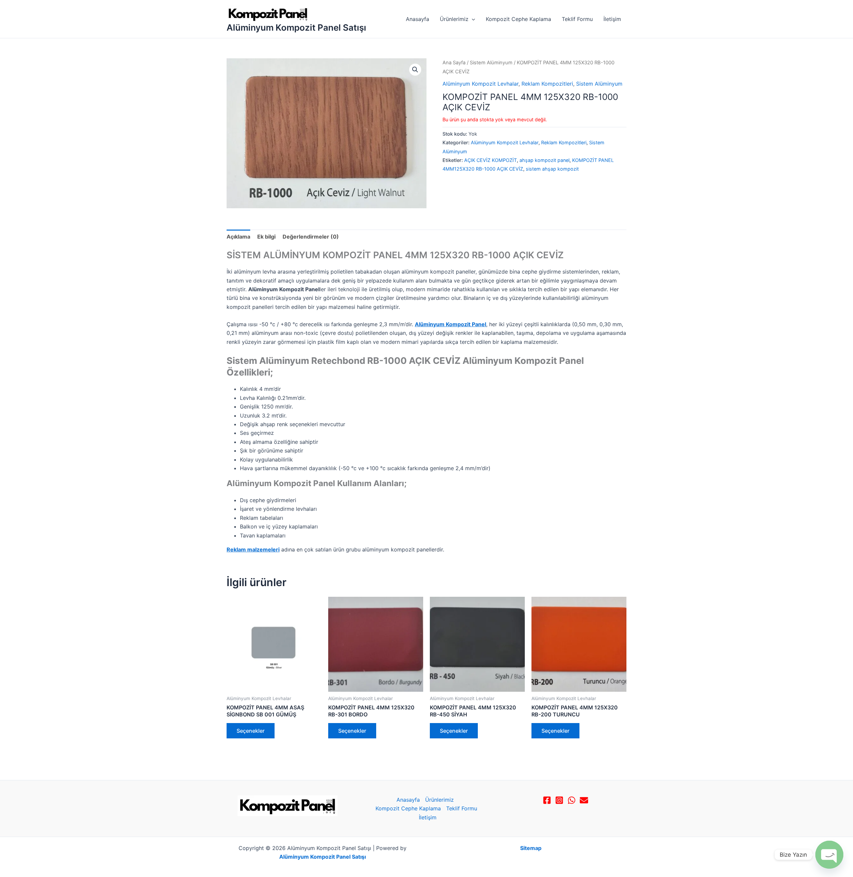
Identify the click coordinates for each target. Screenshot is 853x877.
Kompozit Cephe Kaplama (518, 19)
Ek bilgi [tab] (266, 236)
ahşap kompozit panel (544, 160)
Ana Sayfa (453, 63)
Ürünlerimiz (454, 19)
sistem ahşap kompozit (552, 169)
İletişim (612, 19)
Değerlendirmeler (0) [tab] (311, 236)
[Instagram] (559, 800)
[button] (471, 19)
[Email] (584, 800)
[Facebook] (547, 800)
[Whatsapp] (571, 800)
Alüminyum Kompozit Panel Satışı (296, 27)
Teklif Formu (577, 19)
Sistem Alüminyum (491, 63)
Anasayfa (417, 19)
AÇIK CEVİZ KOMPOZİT (490, 160)
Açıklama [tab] (238, 236)
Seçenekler (251, 730)
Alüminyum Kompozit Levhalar (480, 83)
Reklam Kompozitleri (547, 83)
